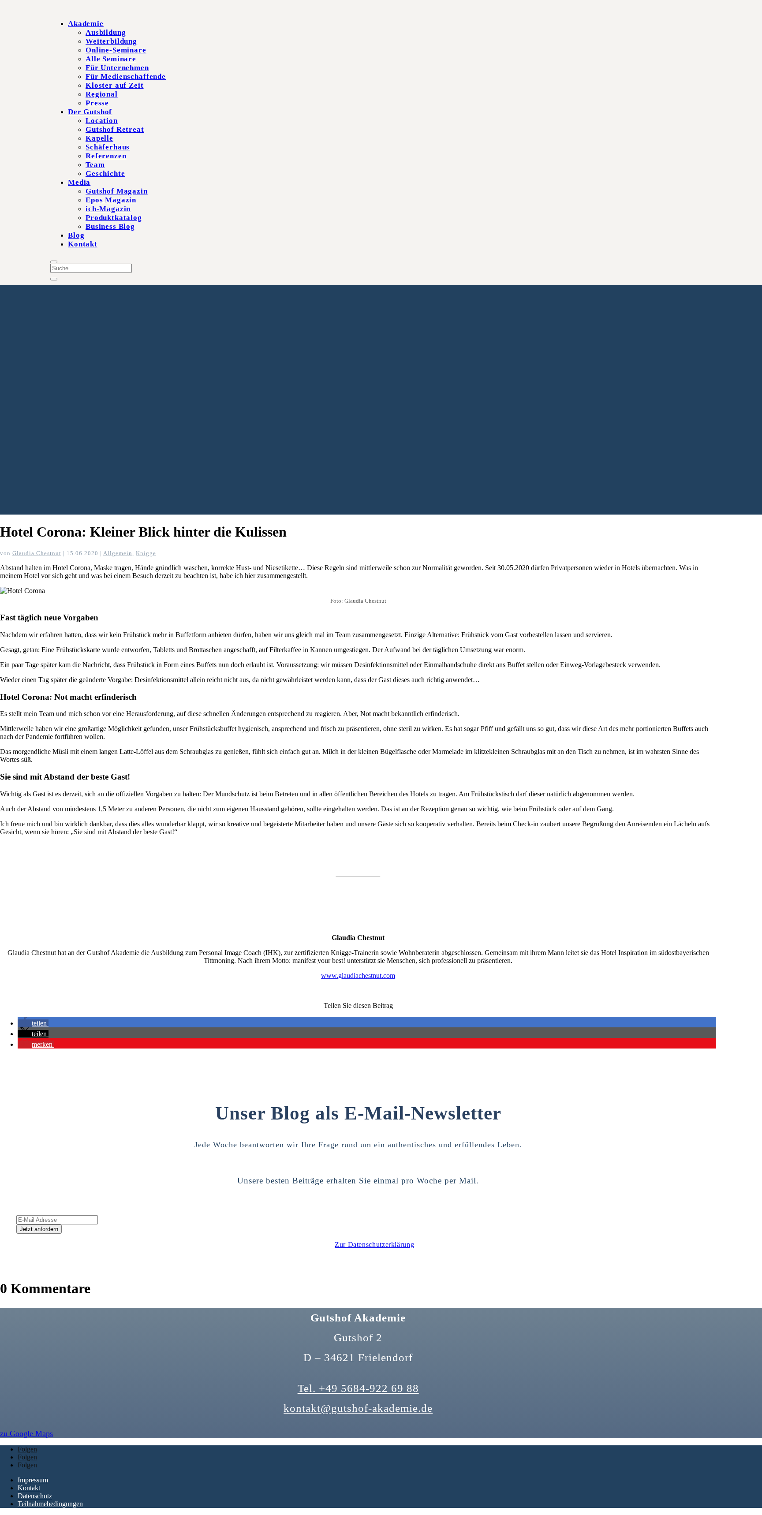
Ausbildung (106, 32)
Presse (97, 103)
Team (95, 164)
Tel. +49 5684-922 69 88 (358, 1388)
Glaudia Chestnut (36, 553)
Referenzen (106, 156)
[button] (33, 1023)
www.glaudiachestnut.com (358, 975)
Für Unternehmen (117, 67)
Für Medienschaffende (126, 76)
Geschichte (105, 173)
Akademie (86, 23)
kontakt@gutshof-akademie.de (358, 1408)
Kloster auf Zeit (115, 85)
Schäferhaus (108, 147)
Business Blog (110, 226)
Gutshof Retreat (115, 129)
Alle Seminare (111, 59)
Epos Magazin (111, 200)
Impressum (33, 1480)
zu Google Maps (26, 1433)
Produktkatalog (114, 217)
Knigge (146, 553)
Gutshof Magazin (117, 191)
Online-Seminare (116, 50)
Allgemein (117, 553)
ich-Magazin (108, 209)
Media (79, 182)
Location (102, 120)
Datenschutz (35, 1496)
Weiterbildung (111, 41)
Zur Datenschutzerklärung (374, 1244)
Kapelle (99, 138)
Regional (102, 94)
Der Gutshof (90, 112)
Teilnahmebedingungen (50, 1504)
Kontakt (82, 244)
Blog (76, 235)
